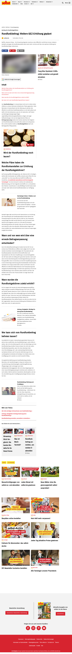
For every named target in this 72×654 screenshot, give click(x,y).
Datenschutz (39, 639)
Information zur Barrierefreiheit (20, 642)
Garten (13, 1)
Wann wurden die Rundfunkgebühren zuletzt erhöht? (15, 97)
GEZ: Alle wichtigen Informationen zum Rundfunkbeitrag (16, 411)
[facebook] (28, 628)
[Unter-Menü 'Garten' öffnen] (15, 1)
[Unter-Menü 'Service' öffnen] (28, 3)
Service (26, 3)
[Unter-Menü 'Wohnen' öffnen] (43, 1)
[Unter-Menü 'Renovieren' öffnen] (29, 1)
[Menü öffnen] (69, 3)
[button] (19, 92)
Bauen (19, 1)
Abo (31, 3)
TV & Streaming (14, 27)
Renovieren (26, 1)
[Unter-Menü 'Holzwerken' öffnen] (37, 1)
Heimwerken (48, 1)
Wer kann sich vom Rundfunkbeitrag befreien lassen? (15, 100)
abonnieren (60, 613)
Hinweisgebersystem (34, 642)
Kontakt (38, 645)
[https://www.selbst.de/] (6, 3)
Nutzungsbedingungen (30, 639)
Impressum (21, 639)
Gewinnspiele (32, 645)
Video (21, 3)
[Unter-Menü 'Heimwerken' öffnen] (52, 1)
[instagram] (33, 628)
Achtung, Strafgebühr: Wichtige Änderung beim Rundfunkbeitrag (14, 414)
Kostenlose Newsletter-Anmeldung (17, 612)
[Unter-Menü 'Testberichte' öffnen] (18, 3)
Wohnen (41, 1)
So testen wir (51, 642)
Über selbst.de (43, 642)
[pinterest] (39, 628)
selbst (3, 27)
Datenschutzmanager (49, 639)
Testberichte (14, 3)
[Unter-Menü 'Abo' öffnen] (33, 3)
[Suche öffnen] (62, 3)
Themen (57, 642)
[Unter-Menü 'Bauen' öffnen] (21, 1)
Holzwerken (34, 1)
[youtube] (44, 628)
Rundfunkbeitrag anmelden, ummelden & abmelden (15, 418)
